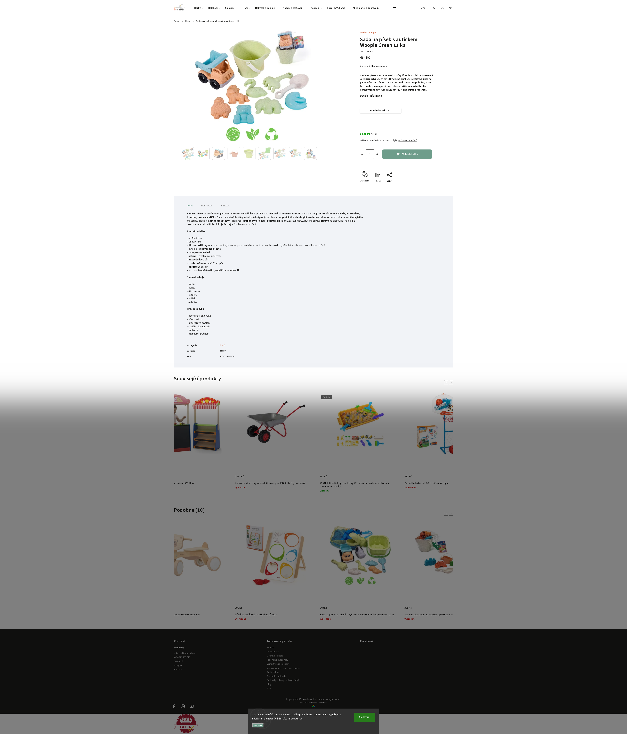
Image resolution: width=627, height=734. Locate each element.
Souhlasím (364, 717)
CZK (423, 8)
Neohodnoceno (379, 66)
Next (451, 382)
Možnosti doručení (407, 140)
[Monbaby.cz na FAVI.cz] (186, 732)
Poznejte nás (273, 651)
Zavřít (426, 186)
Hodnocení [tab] (207, 205)
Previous (446, 382)
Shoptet (309, 702)
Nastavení (258, 725)
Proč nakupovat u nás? (277, 660)
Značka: (368, 32)
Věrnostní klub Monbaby (278, 664)
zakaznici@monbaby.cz (185, 653)
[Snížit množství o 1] (362, 154)
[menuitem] (200, 8)
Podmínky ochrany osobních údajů (283, 680)
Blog (269, 684)
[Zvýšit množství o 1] (377, 154)
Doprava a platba (275, 655)
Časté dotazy (273, 672)
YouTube (178, 669)
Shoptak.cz (323, 702)
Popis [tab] (190, 205)
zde (300, 718)
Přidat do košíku (410, 154)
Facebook (178, 661)
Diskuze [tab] (225, 205)
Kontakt (270, 647)
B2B (269, 688)
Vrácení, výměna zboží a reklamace (283, 668)
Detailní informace (371, 96)
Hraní (222, 345)
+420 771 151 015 (182, 657)
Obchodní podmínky (276, 676)
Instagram (178, 665)
